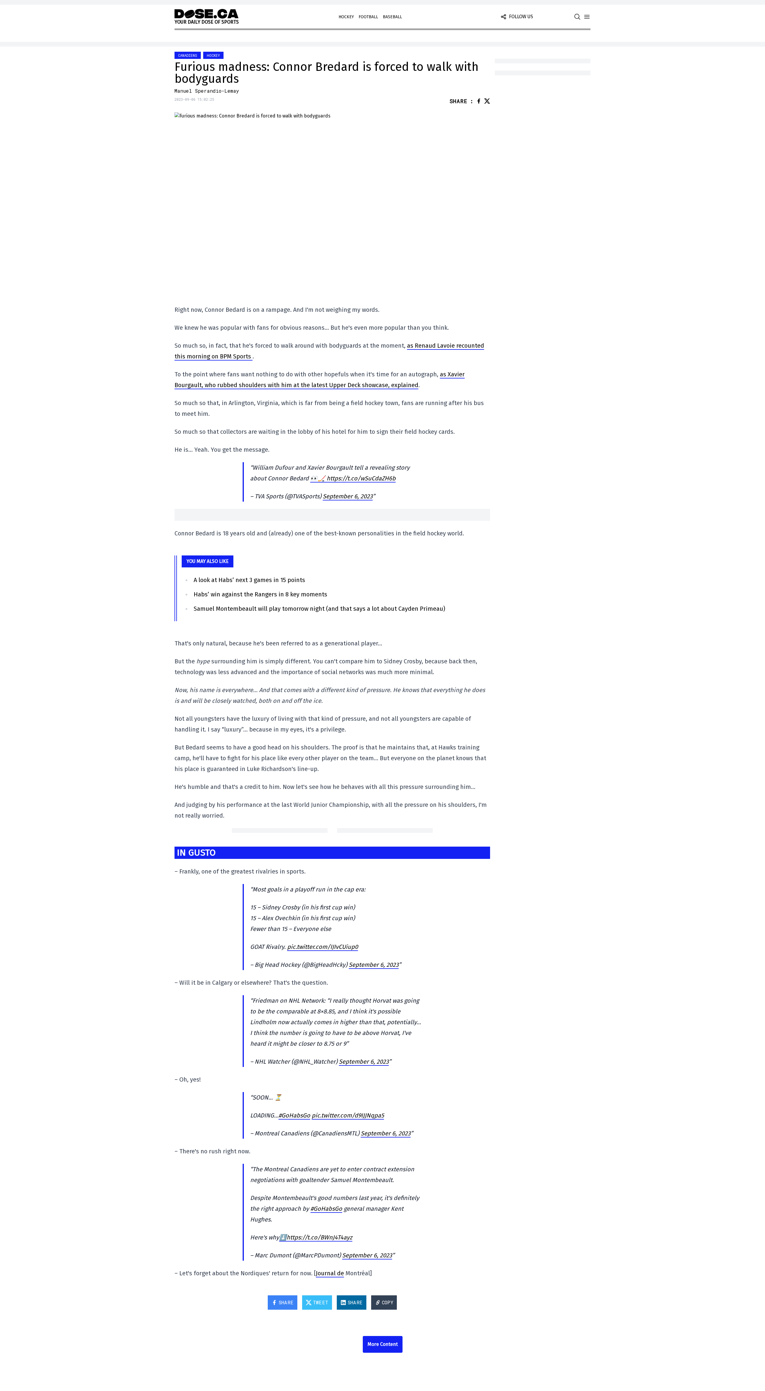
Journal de (330, 1273)
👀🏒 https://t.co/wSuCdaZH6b (353, 478)
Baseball (392, 16)
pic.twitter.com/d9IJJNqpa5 (348, 1115)
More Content (383, 1344)
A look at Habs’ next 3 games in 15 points (249, 580)
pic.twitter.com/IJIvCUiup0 (322, 946)
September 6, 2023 (348, 496)
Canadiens (187, 55)
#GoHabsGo (294, 1115)
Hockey (346, 16)
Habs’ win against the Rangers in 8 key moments (260, 594)
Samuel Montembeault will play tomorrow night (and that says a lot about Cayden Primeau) (319, 608)
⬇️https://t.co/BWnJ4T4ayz (315, 1237)
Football (368, 16)
